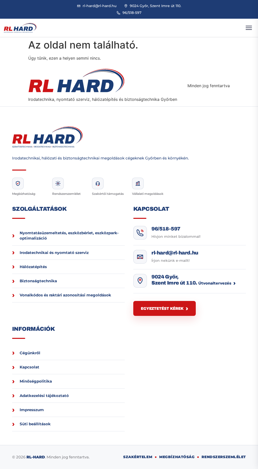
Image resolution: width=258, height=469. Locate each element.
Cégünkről (30, 352)
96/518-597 (165, 228)
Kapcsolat (29, 367)
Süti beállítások (35, 423)
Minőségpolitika (36, 381)
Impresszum (32, 409)
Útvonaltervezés (214, 283)
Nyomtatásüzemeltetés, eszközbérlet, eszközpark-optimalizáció (69, 235)
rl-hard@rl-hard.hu (174, 252)
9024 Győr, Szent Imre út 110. (174, 280)
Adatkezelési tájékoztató (44, 395)
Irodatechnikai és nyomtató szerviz (54, 252)
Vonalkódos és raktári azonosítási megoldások (65, 295)
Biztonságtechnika (38, 280)
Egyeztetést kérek (162, 308)
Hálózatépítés (33, 266)
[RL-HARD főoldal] (20, 28)
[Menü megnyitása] (248, 27)
